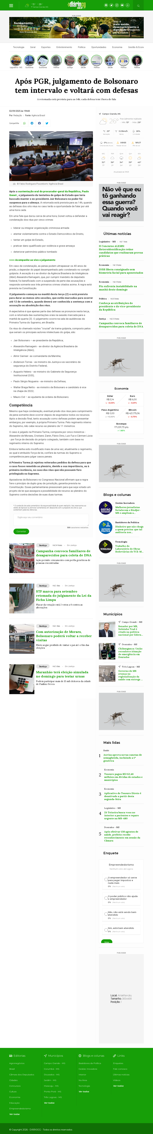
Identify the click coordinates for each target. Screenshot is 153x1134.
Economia (117, 47)
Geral (32, 47)
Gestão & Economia (138, 47)
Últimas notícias (117, 234)
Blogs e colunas (117, 495)
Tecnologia (18, 47)
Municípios (112, 614)
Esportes (46, 47)
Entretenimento (64, 47)
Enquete (110, 853)
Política (81, 47)
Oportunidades (98, 47)
